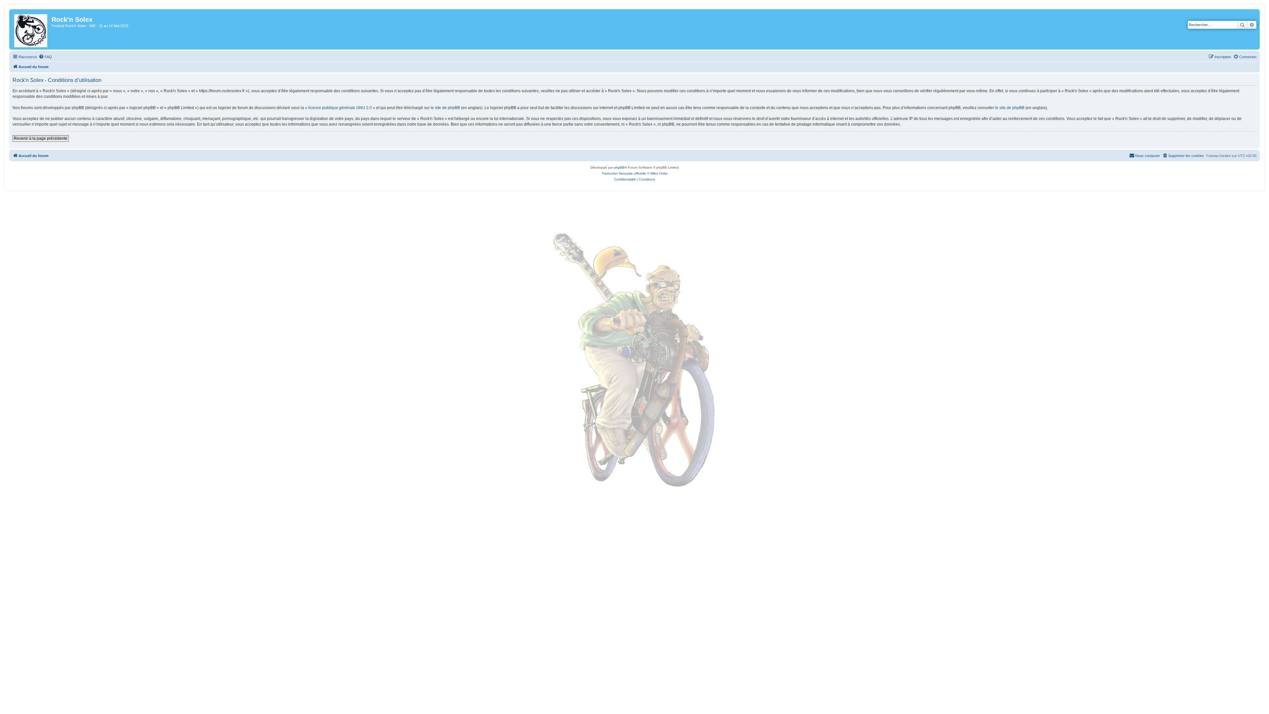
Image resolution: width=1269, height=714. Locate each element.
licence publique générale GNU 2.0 (340, 107)
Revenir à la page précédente (40, 138)
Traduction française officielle (624, 173)
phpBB (619, 167)
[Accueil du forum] (31, 29)
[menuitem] (45, 57)
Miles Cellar (659, 173)
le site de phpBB (445, 107)
